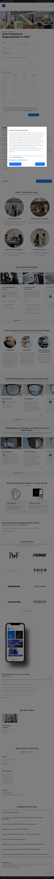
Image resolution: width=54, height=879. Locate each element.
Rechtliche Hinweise (22, 160)
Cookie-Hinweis (13, 160)
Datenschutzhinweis (18, 157)
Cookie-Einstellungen (15, 164)
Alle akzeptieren (40, 164)
